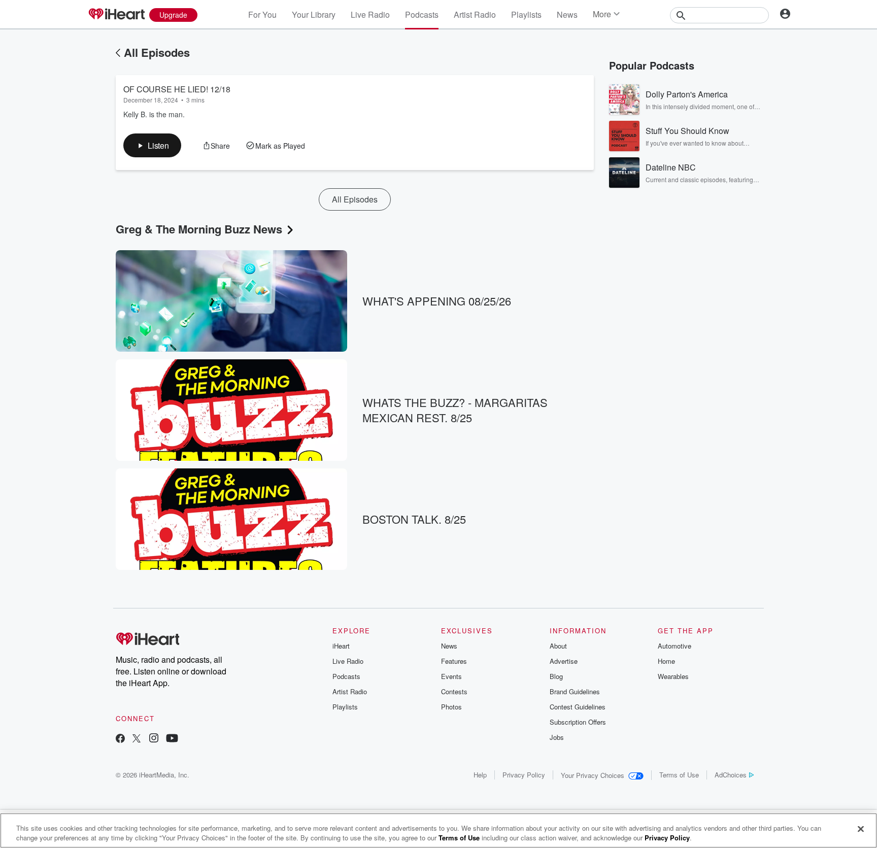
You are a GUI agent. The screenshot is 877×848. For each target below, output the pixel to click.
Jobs (557, 737)
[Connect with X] (136, 739)
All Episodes (157, 52)
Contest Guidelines (577, 706)
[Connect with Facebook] (120, 739)
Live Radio (370, 14)
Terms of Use (679, 774)
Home (666, 661)
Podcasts (421, 14)
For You (262, 14)
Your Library (313, 14)
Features (454, 661)
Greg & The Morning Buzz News (199, 229)
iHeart (341, 646)
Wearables (673, 676)
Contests (454, 691)
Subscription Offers (578, 722)
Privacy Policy (523, 774)
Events (451, 676)
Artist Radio (475, 14)
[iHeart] (116, 15)
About (558, 646)
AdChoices (731, 774)
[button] (152, 145)
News (567, 14)
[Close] (861, 829)
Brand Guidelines (575, 691)
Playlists (526, 14)
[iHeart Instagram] (153, 739)
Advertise (564, 661)
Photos (451, 706)
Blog (556, 676)
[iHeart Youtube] (172, 739)
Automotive (674, 646)
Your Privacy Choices (592, 775)
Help (480, 774)
